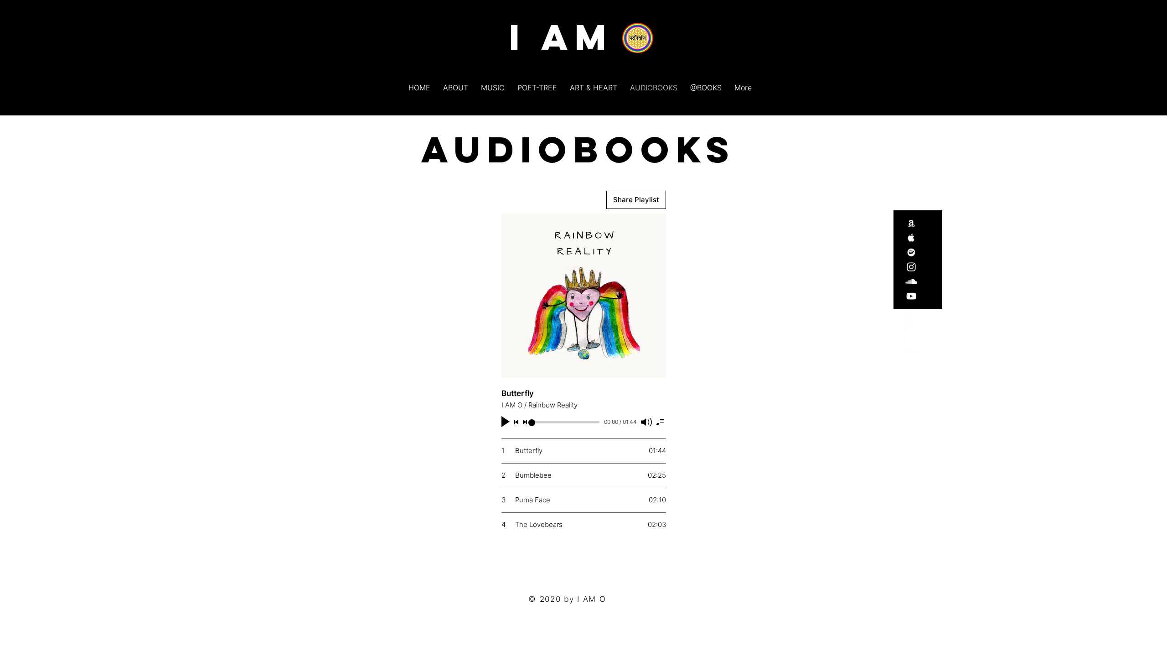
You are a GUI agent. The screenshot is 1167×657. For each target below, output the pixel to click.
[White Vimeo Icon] (911, 329)
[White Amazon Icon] (911, 223)
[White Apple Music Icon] (911, 238)
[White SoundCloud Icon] (911, 343)
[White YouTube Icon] (911, 358)
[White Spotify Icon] (911, 252)
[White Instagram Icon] (911, 267)
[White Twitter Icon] (911, 314)
